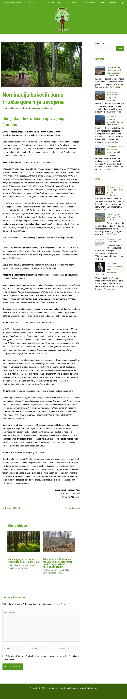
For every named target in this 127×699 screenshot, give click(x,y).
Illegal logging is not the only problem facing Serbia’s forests (23, 560)
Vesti (18, 108)
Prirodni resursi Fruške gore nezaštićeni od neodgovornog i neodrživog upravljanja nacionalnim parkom (58, 563)
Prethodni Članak (11, 508)
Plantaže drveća (114, 239)
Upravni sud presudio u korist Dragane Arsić (114, 95)
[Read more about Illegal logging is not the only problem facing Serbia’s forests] (23, 541)
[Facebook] (123, 2)
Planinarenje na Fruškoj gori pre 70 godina (115, 190)
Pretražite (99, 43)
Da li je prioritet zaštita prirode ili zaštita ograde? (114, 70)
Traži (120, 48)
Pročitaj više (115, 87)
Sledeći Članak (72, 508)
